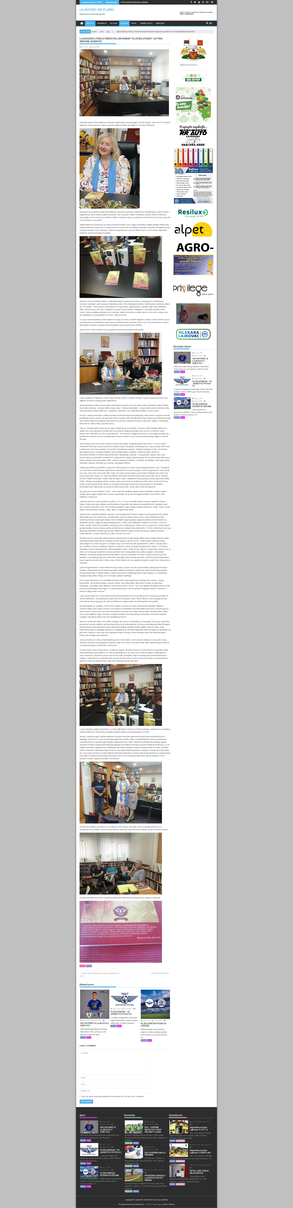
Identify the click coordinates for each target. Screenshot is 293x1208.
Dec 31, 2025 (150, 1122)
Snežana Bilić (96, 47)
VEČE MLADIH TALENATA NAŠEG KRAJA (136, 2)
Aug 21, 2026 (146, 1020)
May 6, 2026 (195, 1165)
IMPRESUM (160, 23)
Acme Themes (169, 1204)
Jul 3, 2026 (194, 1122)
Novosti (90, 23)
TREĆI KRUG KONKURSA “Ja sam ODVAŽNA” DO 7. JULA (100, 974)
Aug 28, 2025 (150, 1147)
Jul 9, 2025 (149, 1170)
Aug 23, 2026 (86, 1020)
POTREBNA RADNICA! (159, 973)
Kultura (124, 23)
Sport (134, 23)
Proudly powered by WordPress (131, 1204)
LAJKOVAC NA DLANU (97, 10)
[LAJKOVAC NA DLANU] (82, 23)
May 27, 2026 (195, 1145)
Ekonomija (102, 23)
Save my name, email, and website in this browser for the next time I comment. (112, 1096)
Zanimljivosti (146, 23)
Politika (113, 23)
